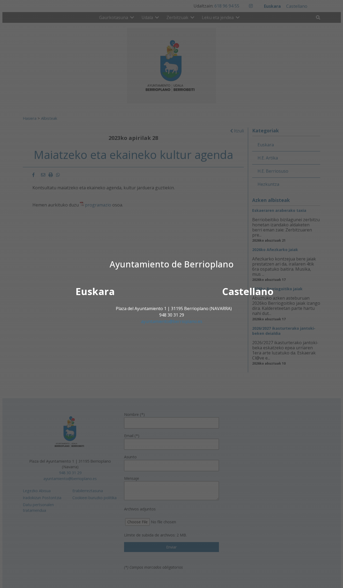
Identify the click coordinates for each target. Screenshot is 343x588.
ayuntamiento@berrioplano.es (171, 321)
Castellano (248, 291)
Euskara (95, 291)
